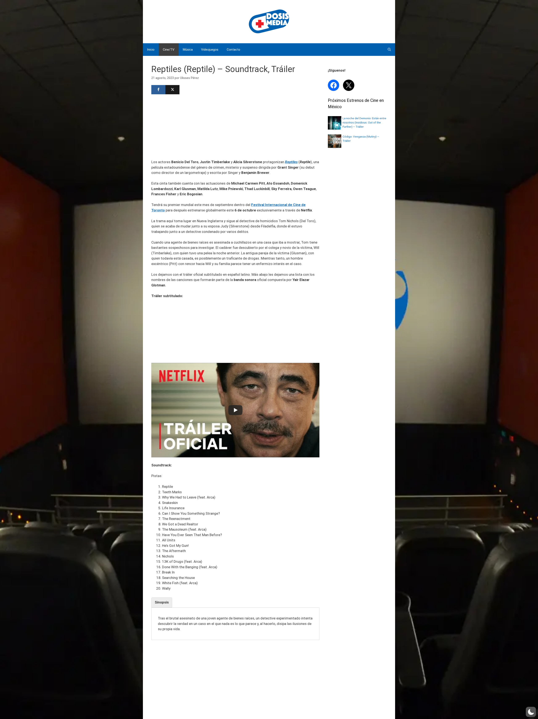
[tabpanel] (235, 624)
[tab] (161, 602)
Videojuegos (209, 49)
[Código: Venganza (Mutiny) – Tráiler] (334, 146)
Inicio (150, 49)
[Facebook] (158, 89)
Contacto (233, 49)
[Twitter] (172, 89)
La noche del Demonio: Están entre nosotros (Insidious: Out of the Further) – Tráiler (364, 123)
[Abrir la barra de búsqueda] (389, 49)
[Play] (235, 410)
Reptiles (291, 162)
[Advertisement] (235, 126)
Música (188, 49)
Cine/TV (168, 49)
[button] (531, 712)
